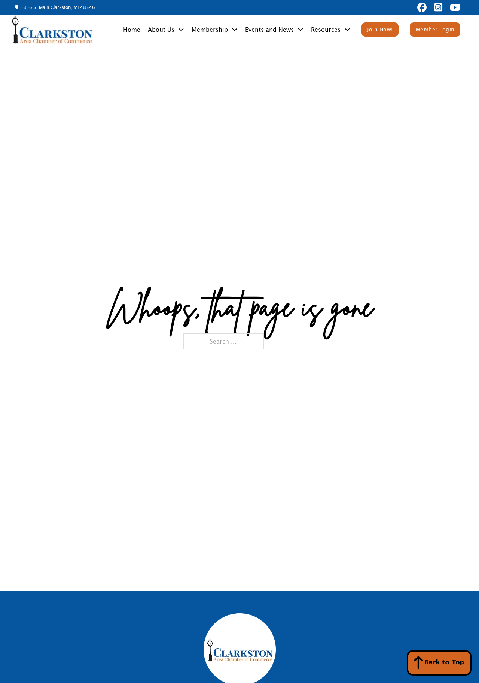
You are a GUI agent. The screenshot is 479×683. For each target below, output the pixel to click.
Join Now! (380, 29)
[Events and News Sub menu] (300, 30)
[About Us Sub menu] (181, 30)
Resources (326, 29)
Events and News (269, 29)
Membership (210, 29)
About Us (161, 29)
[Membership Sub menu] (235, 30)
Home (131, 29)
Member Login (435, 29)
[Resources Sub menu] (347, 30)
